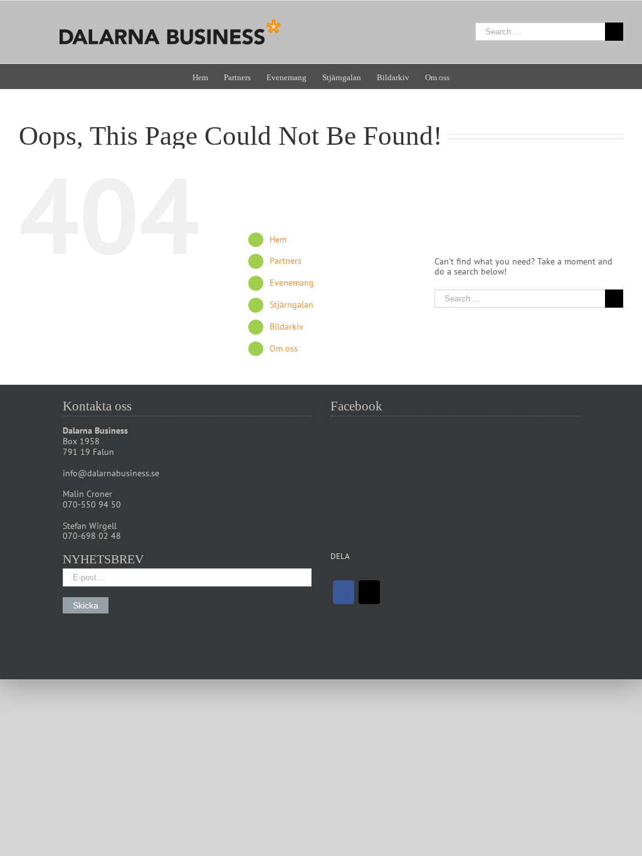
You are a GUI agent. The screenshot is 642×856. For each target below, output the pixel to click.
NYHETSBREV (103, 559)
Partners (286, 260)
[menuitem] (208, 76)
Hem (278, 239)
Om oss (284, 348)
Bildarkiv (286, 326)
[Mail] (369, 592)
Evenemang (292, 282)
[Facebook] (343, 592)
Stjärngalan (291, 304)
